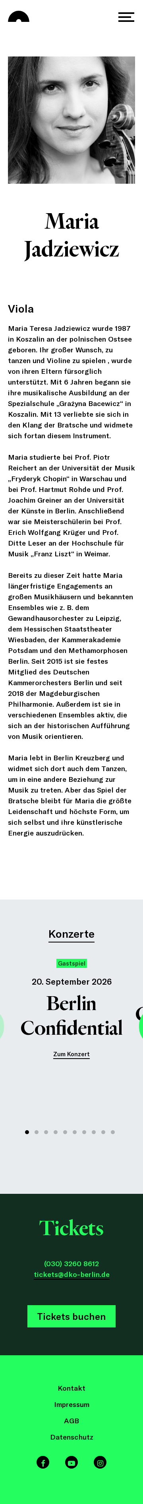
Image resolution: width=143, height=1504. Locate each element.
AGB (71, 1420)
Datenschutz (71, 1436)
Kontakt (71, 1388)
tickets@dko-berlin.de (72, 1274)
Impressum (71, 1404)
